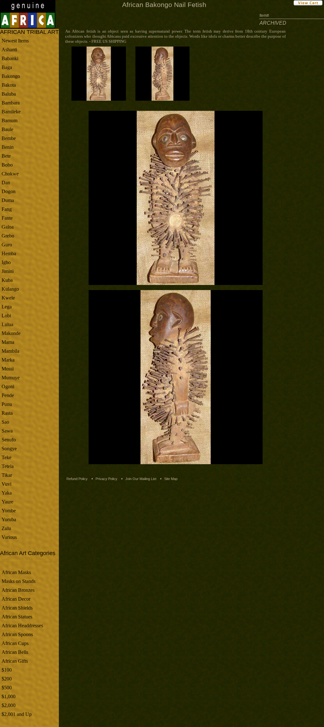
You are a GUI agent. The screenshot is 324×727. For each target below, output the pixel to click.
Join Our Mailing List (140, 479)
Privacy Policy (106, 479)
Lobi (6, 315)
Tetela (8, 466)
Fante (7, 218)
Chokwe (10, 173)
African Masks (16, 572)
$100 (7, 670)
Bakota (9, 85)
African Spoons (17, 634)
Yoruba (9, 519)
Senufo (9, 439)
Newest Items (15, 40)
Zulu (6, 528)
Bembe (9, 138)
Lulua (7, 324)
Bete (6, 156)
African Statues (17, 616)
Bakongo (11, 76)
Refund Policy (77, 479)
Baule (7, 129)
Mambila (10, 351)
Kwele (8, 297)
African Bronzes (18, 590)
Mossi (8, 368)
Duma (8, 200)
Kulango (10, 289)
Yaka (7, 493)
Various (9, 537)
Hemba (9, 253)
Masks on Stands (18, 581)
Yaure (7, 501)
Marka (8, 360)
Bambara (11, 102)
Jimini (8, 271)
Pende (8, 395)
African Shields (17, 607)
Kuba (7, 280)
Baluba (9, 94)
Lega (7, 306)
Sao (5, 422)
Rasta (7, 413)
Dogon (9, 191)
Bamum (9, 120)
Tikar (7, 475)
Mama (8, 342)
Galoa (8, 227)
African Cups (15, 643)
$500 (7, 687)
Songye (9, 448)
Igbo (6, 262)
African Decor (16, 599)
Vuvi (6, 484)
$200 (7, 678)
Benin (8, 147)
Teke (6, 457)
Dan (6, 182)
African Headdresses (22, 625)
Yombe (9, 510)
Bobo (7, 165)
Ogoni (8, 386)
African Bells (15, 652)
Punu (7, 404)
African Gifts (15, 661)
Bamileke (11, 111)
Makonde (11, 333)
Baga (7, 67)
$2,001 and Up (17, 714)
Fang (7, 209)
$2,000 (9, 705)
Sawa (7, 430)
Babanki (10, 58)
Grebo (8, 235)
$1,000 (9, 696)
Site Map (171, 479)
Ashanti (9, 49)
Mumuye (11, 377)
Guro (7, 244)
